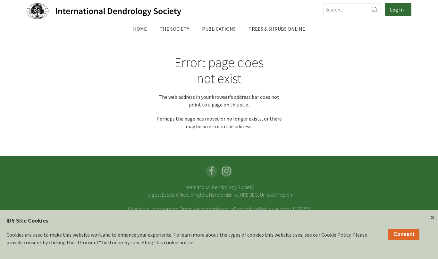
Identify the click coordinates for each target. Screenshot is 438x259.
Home (140, 29)
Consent (403, 234)
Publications (219, 29)
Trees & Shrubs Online (276, 29)
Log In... (398, 9)
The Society (174, 29)
